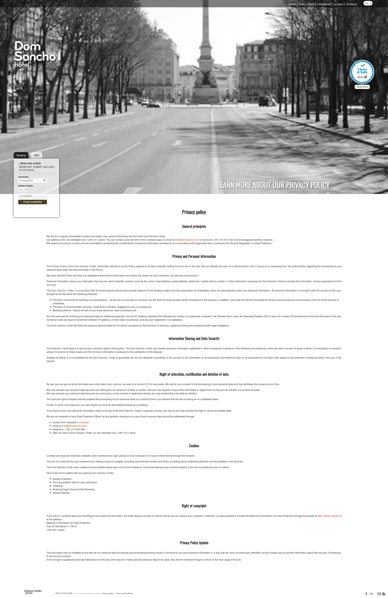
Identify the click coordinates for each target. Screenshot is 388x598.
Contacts (351, 4)
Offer (36, 155)
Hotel (302, 4)
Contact (84, 422)
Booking (21, 155)
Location (338, 4)
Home (292, 4)
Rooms (312, 4)
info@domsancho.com (187, 239)
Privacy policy (108, 593)
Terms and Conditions (125, 593)
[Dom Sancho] (43, 53)
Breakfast (324, 4)
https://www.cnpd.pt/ (328, 516)
